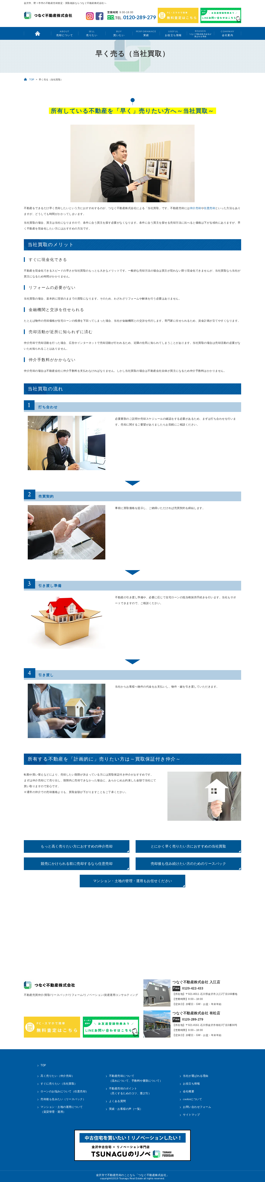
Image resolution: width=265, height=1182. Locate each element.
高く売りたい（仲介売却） (57, 1075)
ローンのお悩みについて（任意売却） (64, 1091)
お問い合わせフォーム (197, 1107)
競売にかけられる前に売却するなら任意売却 (77, 864)
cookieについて (192, 1099)
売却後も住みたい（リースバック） (63, 1099)
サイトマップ (191, 1114)
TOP (31, 79)
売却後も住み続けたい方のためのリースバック (188, 864)
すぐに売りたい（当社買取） (59, 1083)
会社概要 (188, 1091)
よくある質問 (117, 1101)
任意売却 (209, 208)
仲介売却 (195, 208)
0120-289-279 (139, 17)
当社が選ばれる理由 (195, 1075)
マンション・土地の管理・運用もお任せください (132, 881)
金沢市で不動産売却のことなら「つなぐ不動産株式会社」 (132, 1175)
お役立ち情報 (173, 33)
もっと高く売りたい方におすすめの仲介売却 (77, 846)
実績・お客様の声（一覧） (126, 1108)
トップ (37, 33)
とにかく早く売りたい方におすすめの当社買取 (188, 846)
